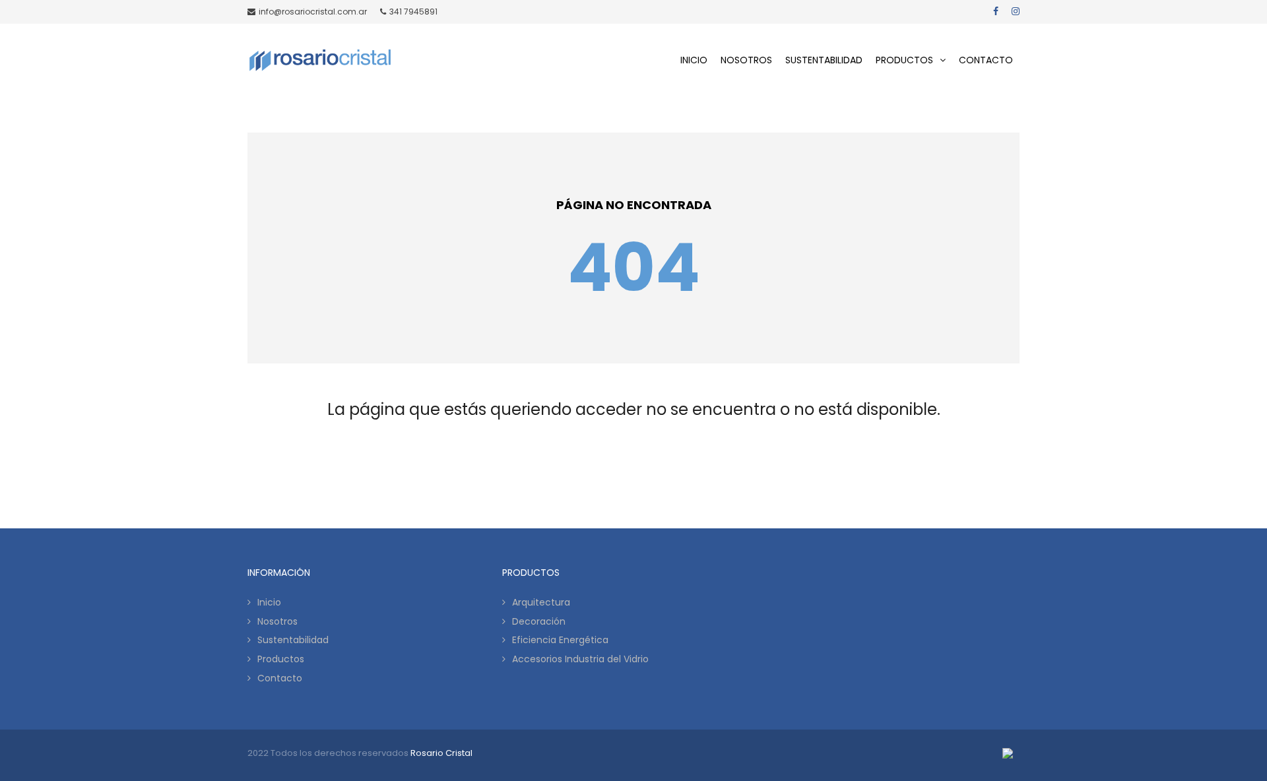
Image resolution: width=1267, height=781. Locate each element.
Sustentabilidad (293, 639)
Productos (280, 659)
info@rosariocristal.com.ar (313, 11)
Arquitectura (541, 602)
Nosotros (277, 621)
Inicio (269, 602)
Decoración (539, 621)
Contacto (279, 678)
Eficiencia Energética (560, 639)
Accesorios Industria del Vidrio (580, 659)
